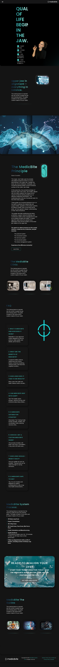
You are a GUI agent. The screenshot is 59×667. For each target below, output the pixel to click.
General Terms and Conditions (48, 657)
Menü (2, 2)
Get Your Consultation (29, 580)
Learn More (16, 249)
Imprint (52, 659)
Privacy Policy (47, 659)
